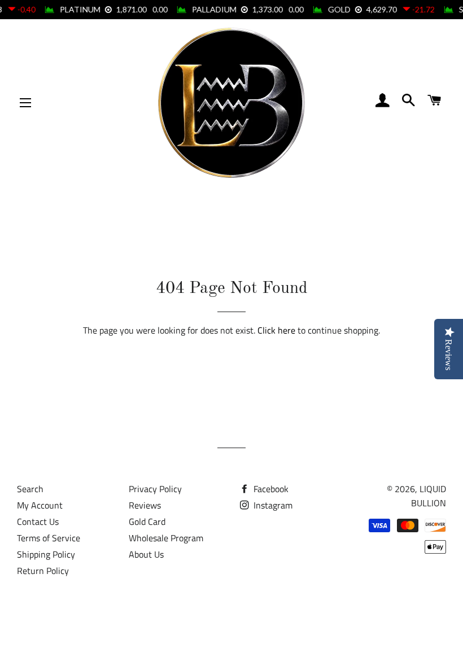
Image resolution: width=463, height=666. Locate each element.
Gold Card (147, 521)
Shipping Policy (46, 554)
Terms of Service (48, 538)
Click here (276, 330)
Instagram (271, 505)
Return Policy (43, 570)
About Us (146, 554)
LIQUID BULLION (428, 496)
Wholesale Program (166, 538)
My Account (40, 505)
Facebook (270, 489)
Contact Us (38, 521)
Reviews (145, 505)
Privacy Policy (155, 489)
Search (30, 489)
